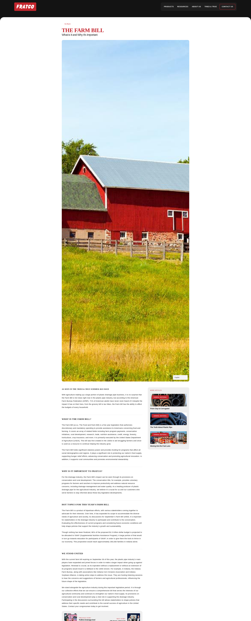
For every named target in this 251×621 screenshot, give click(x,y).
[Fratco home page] (25, 6)
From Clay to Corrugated (159, 409)
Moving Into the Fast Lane (160, 446)
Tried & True (211, 6)
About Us (196, 6)
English (177, 377)
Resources (182, 6)
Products (169, 6)
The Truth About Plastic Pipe (161, 427)
